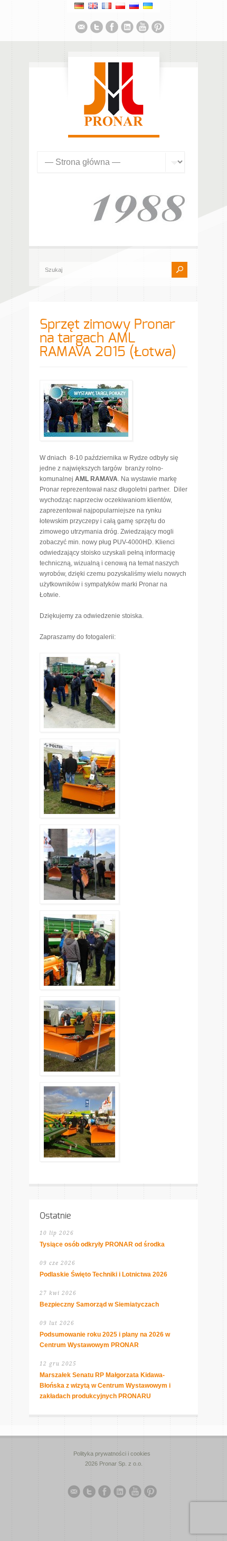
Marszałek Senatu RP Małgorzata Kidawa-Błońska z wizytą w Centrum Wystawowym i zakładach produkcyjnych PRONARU (105, 1385)
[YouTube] (142, 28)
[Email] (81, 28)
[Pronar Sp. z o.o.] (114, 124)
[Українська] (148, 6)
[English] (93, 6)
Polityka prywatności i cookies (111, 1453)
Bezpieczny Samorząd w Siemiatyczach (99, 1304)
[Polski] (120, 6)
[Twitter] (96, 28)
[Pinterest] (158, 28)
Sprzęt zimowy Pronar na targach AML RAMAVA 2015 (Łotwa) (108, 338)
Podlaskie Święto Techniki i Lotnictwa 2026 (103, 1274)
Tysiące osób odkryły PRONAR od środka (102, 1244)
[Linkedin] (127, 28)
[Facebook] (112, 28)
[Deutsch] (79, 6)
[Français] (106, 6)
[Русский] (134, 6)
